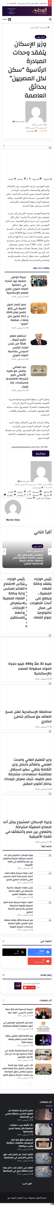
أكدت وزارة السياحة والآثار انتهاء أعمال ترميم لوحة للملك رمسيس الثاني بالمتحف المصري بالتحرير (18, 876)
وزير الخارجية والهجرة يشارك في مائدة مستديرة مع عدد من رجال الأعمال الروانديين (19, 1054)
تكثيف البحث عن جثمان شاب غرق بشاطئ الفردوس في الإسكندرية (18, 1156)
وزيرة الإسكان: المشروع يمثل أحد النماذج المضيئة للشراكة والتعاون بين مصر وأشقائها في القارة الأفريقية (18, 860)
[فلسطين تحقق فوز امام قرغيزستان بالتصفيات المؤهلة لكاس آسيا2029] (43, 1143)
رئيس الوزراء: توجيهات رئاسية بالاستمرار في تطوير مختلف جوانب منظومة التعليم (20, 891)
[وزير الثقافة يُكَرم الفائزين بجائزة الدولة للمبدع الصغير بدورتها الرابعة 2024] (43, 1040)
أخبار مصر (34, 27)
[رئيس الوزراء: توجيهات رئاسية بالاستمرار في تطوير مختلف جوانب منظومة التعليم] (43, 891)
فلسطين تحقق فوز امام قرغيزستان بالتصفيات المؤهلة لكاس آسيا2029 (19, 1143)
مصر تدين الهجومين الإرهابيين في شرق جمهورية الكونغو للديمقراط (18, 1024)
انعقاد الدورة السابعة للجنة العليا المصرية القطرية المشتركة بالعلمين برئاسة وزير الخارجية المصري (18, 907)
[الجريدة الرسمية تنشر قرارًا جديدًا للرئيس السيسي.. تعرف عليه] (43, 1013)
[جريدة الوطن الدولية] (27, 11)
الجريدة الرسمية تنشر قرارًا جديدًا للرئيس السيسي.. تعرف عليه (19, 1011)
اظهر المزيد (27, 1183)
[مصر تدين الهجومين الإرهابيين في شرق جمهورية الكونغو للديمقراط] (43, 1026)
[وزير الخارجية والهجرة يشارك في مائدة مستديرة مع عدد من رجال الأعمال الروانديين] (43, 1054)
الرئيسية (44, 27)
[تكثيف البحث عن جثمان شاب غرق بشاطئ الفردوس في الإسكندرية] (43, 1158)
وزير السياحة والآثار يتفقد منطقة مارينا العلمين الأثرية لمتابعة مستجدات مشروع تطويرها (18, 923)
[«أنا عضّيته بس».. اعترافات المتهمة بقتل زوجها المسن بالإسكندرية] (43, 1129)
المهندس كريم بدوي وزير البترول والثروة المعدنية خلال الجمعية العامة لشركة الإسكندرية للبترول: (28, 559)
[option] (27, 551)
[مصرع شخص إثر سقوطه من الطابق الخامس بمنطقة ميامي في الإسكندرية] (43, 1114)
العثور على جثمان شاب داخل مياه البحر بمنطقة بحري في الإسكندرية (18, 1169)
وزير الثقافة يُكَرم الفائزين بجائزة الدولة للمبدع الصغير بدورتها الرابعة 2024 (19, 1039)
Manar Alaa (19, 121)
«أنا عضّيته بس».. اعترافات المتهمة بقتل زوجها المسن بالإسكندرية (20, 1128)
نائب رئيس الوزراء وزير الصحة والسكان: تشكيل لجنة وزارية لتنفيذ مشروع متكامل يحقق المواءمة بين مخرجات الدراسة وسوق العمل (17, 1070)
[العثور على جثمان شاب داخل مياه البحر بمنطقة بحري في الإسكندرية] (43, 1171)
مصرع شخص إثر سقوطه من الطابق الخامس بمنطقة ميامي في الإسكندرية (19, 1114)
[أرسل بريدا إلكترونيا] (13, 121)
